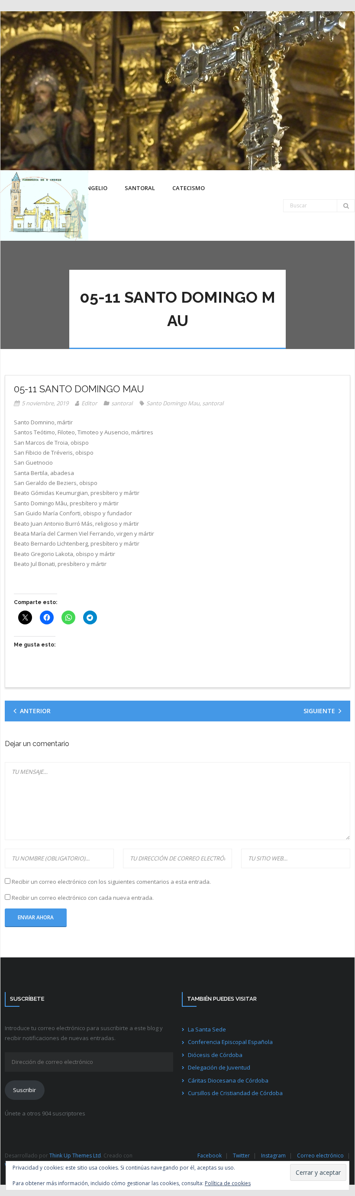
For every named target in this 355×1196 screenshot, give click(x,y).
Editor (89, 403)
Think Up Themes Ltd (75, 1155)
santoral (121, 403)
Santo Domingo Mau (173, 403)
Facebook (209, 1155)
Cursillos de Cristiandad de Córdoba (235, 1093)
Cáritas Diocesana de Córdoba (228, 1080)
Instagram (273, 1155)
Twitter (241, 1155)
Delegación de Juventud (219, 1067)
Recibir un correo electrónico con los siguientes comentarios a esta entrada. (111, 882)
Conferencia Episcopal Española (230, 1042)
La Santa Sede (207, 1029)
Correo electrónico (320, 1155)
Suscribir (24, 1090)
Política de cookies (228, 1183)
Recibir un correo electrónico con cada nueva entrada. (83, 898)
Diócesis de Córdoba (215, 1055)
